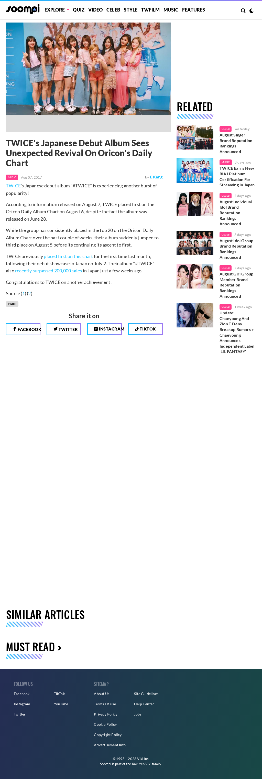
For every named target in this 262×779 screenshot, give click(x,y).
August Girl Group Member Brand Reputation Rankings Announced (236, 284)
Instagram (110, 328)
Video (95, 10)
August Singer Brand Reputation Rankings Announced (236, 143)
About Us (101, 693)
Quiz (78, 10)
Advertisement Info (110, 745)
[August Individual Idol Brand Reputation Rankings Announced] (195, 204)
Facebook (28, 329)
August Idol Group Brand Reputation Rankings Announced (236, 249)
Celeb (113, 10)
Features (193, 10)
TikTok (59, 693)
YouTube (61, 704)
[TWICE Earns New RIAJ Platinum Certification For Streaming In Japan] (195, 170)
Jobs (137, 714)
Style (130, 10)
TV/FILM (150, 10)
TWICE (13, 185)
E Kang (156, 176)
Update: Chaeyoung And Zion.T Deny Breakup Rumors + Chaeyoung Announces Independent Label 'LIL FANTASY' (237, 332)
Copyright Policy (108, 734)
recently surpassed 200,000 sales (48, 270)
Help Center (144, 704)
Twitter (68, 329)
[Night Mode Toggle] (251, 11)
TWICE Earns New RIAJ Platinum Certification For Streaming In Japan (237, 176)
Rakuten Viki (141, 764)
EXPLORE (55, 10)
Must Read (30, 646)
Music (171, 10)
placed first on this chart (68, 256)
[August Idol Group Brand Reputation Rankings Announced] (195, 243)
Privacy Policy (105, 714)
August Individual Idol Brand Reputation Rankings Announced (236, 212)
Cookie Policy (105, 724)
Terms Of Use (105, 704)
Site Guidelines (146, 693)
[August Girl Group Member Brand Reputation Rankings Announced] (195, 276)
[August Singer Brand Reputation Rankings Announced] (195, 137)
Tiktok (147, 328)
